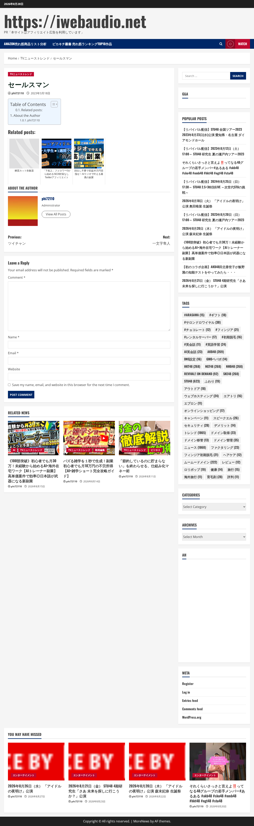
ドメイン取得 (223, 432)
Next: (161, 240)
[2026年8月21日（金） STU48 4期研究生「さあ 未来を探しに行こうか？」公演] (96, 761)
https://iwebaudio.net (75, 21)
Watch (242, 43)
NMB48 (234, 366)
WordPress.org (191, 717)
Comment (16, 277)
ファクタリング (225, 447)
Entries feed (190, 700)
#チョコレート (197, 329)
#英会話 (192, 344)
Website (14, 369)
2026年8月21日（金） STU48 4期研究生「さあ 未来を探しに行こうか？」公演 (95, 790)
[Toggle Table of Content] (52, 104)
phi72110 (18, 93)
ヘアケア (232, 454)
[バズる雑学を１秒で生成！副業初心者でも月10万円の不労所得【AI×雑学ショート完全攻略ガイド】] (89, 438)
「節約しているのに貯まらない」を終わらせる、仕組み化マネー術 (144, 465)
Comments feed (192, 708)
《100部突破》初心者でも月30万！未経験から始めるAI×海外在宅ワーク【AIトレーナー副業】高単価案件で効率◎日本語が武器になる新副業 (33, 470)
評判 (233, 476)
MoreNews (141, 821)
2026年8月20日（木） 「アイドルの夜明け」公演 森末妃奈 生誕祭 (155, 788)
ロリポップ (195, 469)
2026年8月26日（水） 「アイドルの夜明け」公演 (34, 788)
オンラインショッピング (204, 410)
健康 (217, 469)
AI (14, 450)
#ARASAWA (194, 314)
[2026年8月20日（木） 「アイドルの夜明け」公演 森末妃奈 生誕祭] (157, 761)
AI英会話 (193, 351)
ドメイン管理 (226, 440)
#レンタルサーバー (200, 337)
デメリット (225, 425)
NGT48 (213, 366)
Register (187, 683)
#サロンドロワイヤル (202, 322)
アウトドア (195, 388)
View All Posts (56, 214)
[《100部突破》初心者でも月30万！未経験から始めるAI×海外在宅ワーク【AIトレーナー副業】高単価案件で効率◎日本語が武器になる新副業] (33, 438)
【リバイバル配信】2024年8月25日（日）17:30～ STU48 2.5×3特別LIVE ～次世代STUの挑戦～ (213, 187)
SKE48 (231, 373)
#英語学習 (216, 344)
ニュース (195, 447)
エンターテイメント (23, 775)
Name (13, 337)
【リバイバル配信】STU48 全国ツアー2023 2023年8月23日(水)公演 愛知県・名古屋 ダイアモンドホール (213, 134)
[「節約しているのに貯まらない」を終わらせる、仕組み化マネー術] (144, 438)
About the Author (26, 115)
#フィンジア (227, 329)
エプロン (193, 403)
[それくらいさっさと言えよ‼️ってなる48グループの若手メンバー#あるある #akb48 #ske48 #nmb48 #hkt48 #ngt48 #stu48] (218, 761)
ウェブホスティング (201, 395)
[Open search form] (220, 44)
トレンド (195, 432)
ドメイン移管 (196, 440)
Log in (186, 692)
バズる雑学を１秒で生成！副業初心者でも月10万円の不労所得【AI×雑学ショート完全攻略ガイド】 (88, 468)
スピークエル (226, 417)
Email (13, 353)
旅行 (234, 469)
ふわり (212, 381)
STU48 (192, 381)
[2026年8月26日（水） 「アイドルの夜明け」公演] (36, 761)
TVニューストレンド (21, 74)
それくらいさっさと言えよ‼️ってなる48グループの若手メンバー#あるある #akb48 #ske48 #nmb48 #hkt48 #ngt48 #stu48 (212, 167)
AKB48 (215, 351)
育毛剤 (214, 476)
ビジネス (155, 450)
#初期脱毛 (232, 337)
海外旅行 (193, 476)
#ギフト (217, 314)
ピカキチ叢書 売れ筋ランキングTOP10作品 (82, 43)
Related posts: (31, 110)
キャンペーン (196, 417)
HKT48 (192, 366)
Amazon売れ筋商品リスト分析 (25, 43)
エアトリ (233, 395)
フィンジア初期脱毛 (201, 454)
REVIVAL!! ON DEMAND (201, 373)
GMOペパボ (216, 359)
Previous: (17, 240)
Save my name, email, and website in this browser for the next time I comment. (71, 385)
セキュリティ (196, 425)
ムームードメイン (200, 462)
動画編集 (100, 450)
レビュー (231, 462)
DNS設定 (192, 359)
